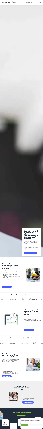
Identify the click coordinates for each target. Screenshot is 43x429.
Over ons (34, 2)
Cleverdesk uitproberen (6, 286)
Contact (40, 2)
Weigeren (31, 424)
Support (32, 2)
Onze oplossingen (14, 2)
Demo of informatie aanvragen (28, 402)
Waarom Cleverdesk (22, 2)
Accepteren (24, 424)
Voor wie (18, 2)
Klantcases (28, 2)
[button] (41, 418)
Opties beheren (38, 424)
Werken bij (37, 2)
